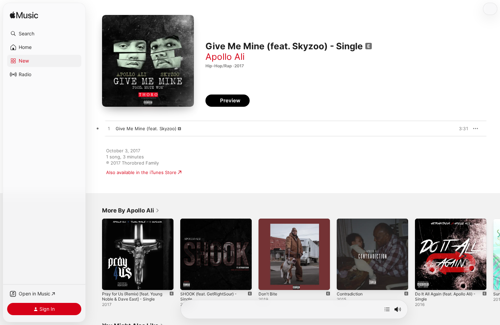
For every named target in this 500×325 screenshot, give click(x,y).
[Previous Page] (95, 254)
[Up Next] (387, 309)
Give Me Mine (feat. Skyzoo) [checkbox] (146, 128)
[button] (44, 33)
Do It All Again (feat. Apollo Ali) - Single (449, 224)
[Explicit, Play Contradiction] (345, 281)
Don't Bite (269, 221)
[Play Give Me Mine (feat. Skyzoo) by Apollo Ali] (109, 129)
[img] (24, 15)
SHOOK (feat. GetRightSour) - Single (212, 224)
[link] (131, 210)
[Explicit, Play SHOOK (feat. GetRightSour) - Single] (189, 281)
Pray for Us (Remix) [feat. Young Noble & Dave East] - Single (136, 224)
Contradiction (351, 221)
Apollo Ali (225, 56)
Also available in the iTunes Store (141, 172)
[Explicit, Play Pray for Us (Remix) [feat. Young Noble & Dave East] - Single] (110, 281)
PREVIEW (460, 128)
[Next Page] (493, 254)
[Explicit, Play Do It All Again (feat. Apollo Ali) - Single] (423, 281)
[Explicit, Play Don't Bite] (267, 281)
